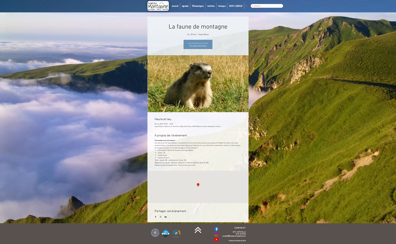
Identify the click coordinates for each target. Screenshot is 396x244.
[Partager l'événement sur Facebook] (156, 217)
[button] (185, 6)
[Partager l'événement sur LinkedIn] (166, 217)
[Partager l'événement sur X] (161, 217)
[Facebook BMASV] (216, 228)
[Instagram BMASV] (216, 234)
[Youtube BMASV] (216, 239)
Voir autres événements (198, 46)
